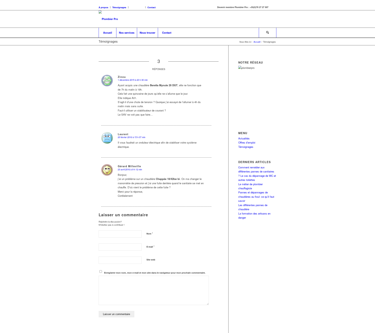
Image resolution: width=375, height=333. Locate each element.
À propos (103, 7)
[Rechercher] (267, 33)
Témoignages (119, 7)
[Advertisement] (262, 94)
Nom (149, 233)
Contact (151, 7)
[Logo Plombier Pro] (108, 19)
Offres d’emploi (246, 142)
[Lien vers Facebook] (273, 7)
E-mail (150, 246)
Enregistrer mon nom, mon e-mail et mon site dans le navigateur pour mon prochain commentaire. (154, 272)
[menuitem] (107, 33)
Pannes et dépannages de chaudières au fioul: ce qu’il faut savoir (256, 196)
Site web (150, 259)
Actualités (244, 138)
